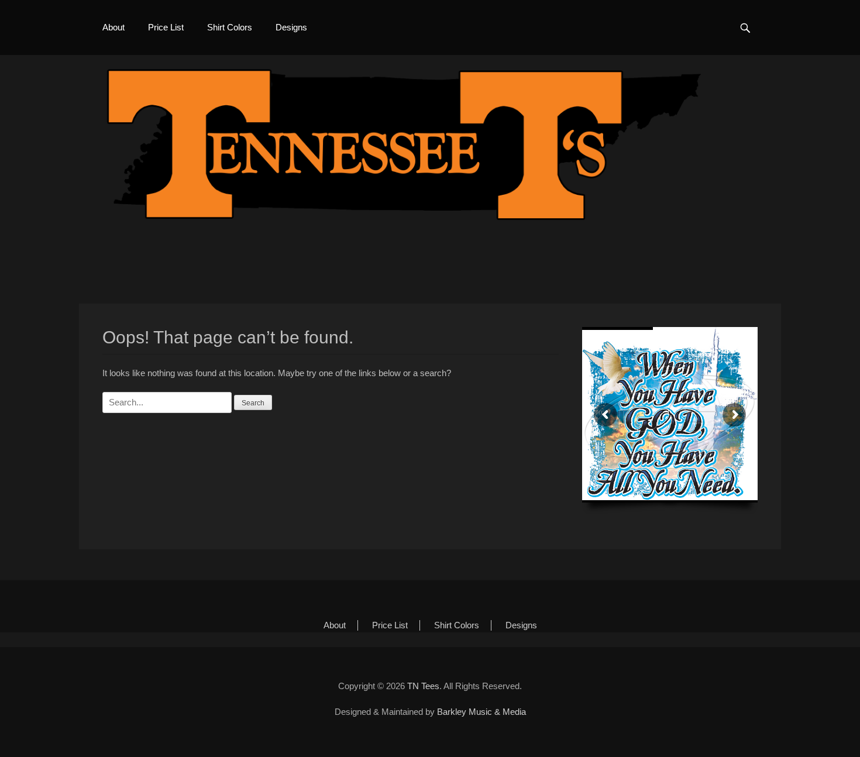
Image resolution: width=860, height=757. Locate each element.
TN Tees (423, 686)
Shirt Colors (229, 27)
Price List (166, 27)
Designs (291, 27)
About (113, 27)
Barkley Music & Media (481, 712)
